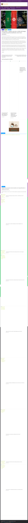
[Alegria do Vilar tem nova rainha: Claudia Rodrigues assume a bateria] (3, 331)
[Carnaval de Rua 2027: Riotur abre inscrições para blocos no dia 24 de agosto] (3, 252)
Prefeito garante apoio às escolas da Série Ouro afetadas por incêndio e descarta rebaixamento (7, 56)
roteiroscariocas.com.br (7, 35)
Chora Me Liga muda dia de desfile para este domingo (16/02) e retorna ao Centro (20, 56)
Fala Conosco (13, 8)
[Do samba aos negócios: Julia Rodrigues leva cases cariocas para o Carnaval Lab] (3, 383)
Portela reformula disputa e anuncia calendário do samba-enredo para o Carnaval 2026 (14, 114)
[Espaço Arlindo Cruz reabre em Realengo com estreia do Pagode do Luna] (3, 224)
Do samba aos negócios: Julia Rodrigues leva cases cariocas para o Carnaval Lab (15, 382)
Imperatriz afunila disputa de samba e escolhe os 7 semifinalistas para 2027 (14, 195)
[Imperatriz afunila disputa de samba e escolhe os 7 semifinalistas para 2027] (3, 196)
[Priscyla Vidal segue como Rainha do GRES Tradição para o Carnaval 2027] (5, 61)
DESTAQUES (3, 29)
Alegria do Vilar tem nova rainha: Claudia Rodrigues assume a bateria (14, 331)
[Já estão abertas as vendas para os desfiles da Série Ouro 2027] (3, 434)
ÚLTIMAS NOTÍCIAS (4, 8)
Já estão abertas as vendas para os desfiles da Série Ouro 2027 (13, 434)
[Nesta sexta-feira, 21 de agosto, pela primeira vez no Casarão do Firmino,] (3, 490)
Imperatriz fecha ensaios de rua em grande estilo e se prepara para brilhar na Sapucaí (23, 69)
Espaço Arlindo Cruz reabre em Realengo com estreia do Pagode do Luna (14, 223)
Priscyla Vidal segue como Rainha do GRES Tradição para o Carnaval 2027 (5, 114)
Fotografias (8, 8)
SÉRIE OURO (6, 29)
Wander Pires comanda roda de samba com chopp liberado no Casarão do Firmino (13, 188)
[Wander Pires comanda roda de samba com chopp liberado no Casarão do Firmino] (14, 159)
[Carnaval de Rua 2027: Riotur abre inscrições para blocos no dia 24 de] (3, 462)
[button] (20, 7)
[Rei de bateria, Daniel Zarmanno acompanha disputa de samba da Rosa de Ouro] (3, 280)
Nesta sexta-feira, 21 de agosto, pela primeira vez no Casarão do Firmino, (14, 489)
